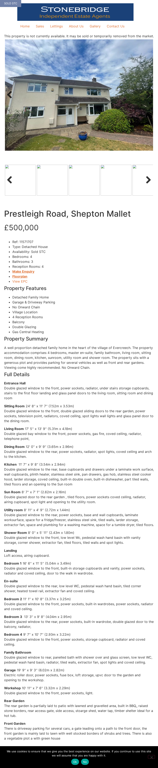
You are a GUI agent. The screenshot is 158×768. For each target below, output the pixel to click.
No (85, 761)
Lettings (56, 26)
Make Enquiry (23, 271)
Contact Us (115, 26)
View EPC (20, 281)
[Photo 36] (79, 95)
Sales (40, 26)
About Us (76, 26)
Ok (75, 761)
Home (25, 26)
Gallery (95, 26)
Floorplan (19, 276)
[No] (151, 757)
